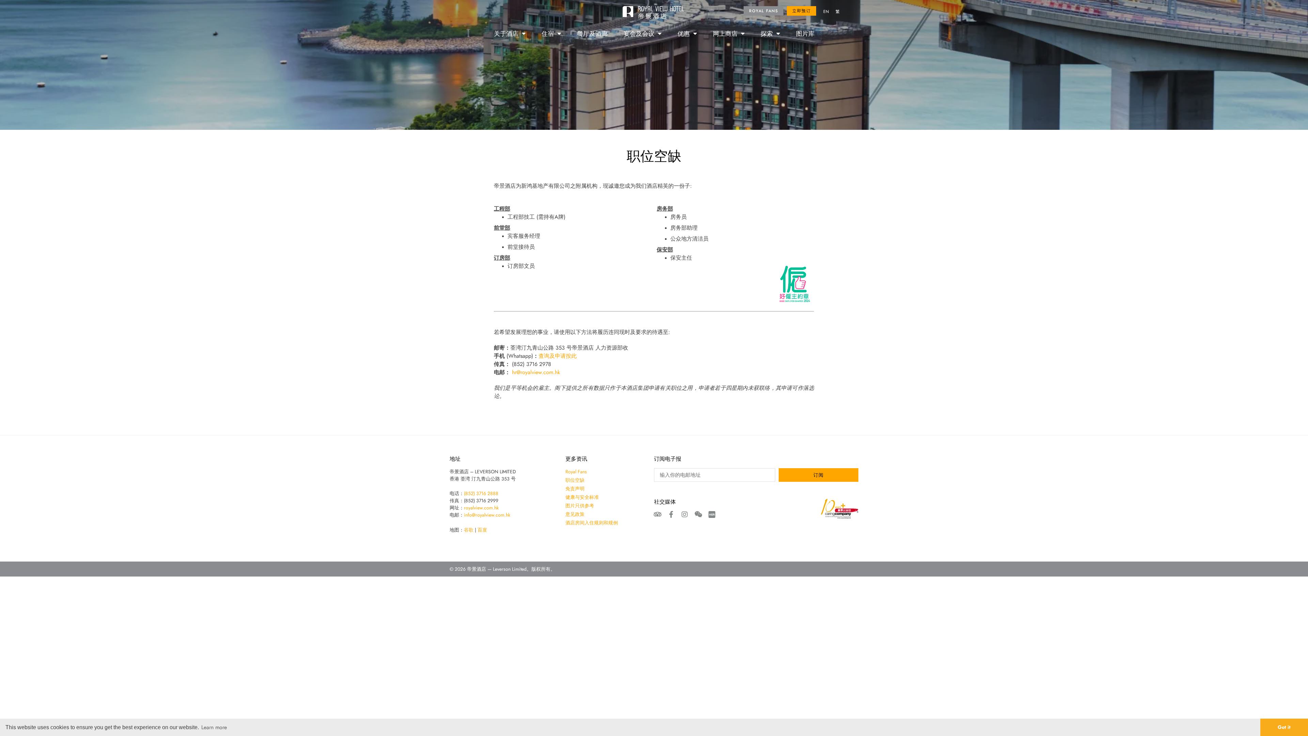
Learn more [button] (214, 727)
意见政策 (575, 514)
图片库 (805, 33)
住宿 (548, 33)
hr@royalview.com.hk (536, 372)
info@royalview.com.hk (487, 514)
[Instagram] (684, 514)
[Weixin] (698, 514)
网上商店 (725, 33)
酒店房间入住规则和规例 (591, 522)
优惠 (684, 33)
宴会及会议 (639, 33)
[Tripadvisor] (657, 514)
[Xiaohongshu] (711, 514)
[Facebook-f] (671, 514)
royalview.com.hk (481, 507)
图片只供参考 (579, 505)
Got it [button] (1284, 727)
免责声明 (575, 488)
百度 (482, 529)
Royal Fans (576, 471)
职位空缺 (575, 480)
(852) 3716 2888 (481, 493)
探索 (767, 33)
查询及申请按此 (558, 355)
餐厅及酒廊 (592, 33)
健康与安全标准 (582, 497)
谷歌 (468, 529)
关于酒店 (506, 33)
